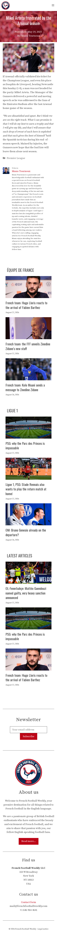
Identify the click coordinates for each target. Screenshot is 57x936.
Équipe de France (20, 270)
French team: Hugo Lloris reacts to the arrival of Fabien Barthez (26, 305)
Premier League (16, 158)
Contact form (28, 902)
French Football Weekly (25, 929)
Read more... (28, 841)
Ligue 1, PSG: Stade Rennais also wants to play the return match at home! (26, 489)
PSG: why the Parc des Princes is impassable (25, 445)
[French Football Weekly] (5, 5)
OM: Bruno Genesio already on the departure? (26, 532)
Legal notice (43, 929)
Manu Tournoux (21, 171)
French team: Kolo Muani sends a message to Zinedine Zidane (25, 387)
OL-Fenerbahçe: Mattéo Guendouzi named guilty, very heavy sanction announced (26, 593)
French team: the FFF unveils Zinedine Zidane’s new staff (28, 346)
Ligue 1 (12, 410)
